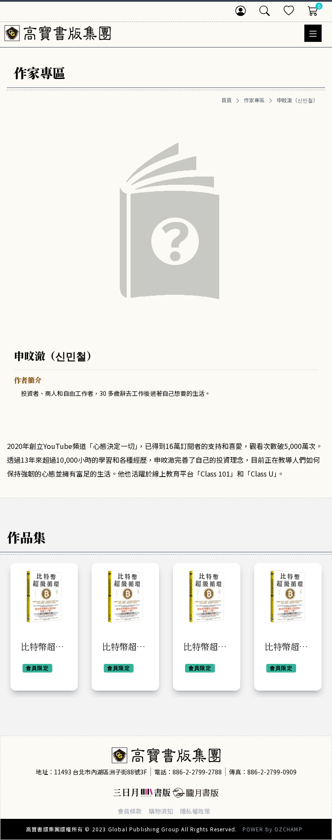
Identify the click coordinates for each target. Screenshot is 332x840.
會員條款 (130, 811)
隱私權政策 (195, 811)
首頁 (226, 100)
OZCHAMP (289, 829)
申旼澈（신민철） (297, 100)
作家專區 (254, 100)
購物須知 (161, 811)
